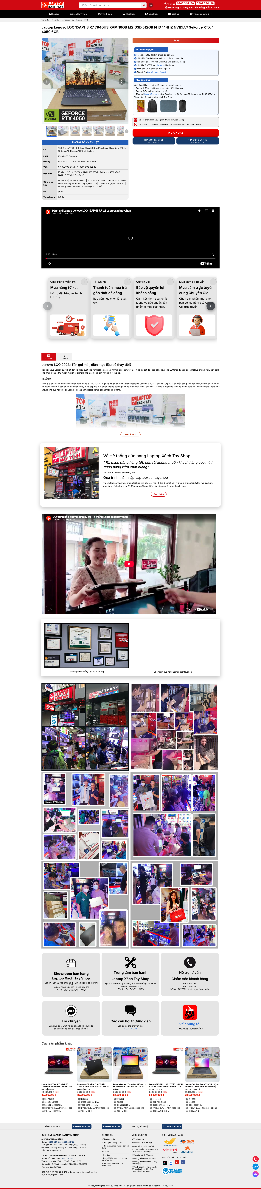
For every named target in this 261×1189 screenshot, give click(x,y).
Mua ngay (176, 132)
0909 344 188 (205, 3)
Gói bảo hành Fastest (156, 72)
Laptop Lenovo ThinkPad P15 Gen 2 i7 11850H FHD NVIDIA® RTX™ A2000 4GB (129, 1085)
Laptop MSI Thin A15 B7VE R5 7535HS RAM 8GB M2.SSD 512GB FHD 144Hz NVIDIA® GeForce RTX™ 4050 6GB (57, 1085)
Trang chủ (45, 20)
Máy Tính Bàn (105, 14)
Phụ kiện (130, 14)
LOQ (86, 20)
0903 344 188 (185, 3)
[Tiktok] (165, 1162)
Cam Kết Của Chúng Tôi (143, 1146)
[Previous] (47, 1074)
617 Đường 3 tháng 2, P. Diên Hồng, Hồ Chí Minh (193, 7)
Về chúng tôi (190, 1024)
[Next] (213, 1074)
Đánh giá (64, 358)
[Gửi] (144, 5)
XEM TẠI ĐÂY (130, 1028)
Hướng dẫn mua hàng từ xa (144, 1158)
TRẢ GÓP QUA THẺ (197, 141)
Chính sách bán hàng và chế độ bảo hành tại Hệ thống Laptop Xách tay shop (144, 1169)
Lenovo (79, 20)
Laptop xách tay (68, 20)
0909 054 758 (173, 1126)
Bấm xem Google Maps (51, 1150)
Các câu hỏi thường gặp (143, 1155)
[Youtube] (177, 1162)
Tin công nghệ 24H (202, 14)
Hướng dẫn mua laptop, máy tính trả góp (144, 1163)
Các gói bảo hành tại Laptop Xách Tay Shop (114, 1159)
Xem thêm (130, 434)
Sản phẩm (55, 20)
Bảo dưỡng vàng (151, 94)
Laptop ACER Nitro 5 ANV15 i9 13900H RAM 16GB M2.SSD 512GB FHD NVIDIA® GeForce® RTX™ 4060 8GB (93, 1085)
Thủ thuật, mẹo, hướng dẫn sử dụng (115, 1147)
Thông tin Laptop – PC (112, 1143)
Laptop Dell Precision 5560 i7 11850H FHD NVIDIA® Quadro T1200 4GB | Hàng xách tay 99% (202, 1085)
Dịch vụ (175, 14)
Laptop (55, 14)
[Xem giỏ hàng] (151, 5)
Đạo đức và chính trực (142, 1143)
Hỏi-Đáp (106, 1155)
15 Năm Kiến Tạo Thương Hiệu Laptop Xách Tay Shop (145, 1150)
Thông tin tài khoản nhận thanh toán (113, 1164)
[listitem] (51, 131)
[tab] (48, 357)
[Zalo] (171, 1162)
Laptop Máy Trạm (78, 14)
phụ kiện (160, 65)
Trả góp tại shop (154, 141)
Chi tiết (49, 358)
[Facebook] (183, 1162)
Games (106, 1151)
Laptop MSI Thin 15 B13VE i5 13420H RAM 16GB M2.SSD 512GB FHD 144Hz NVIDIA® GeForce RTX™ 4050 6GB (166, 1085)
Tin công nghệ (109, 1139)
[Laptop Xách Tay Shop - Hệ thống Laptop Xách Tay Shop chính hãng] (52, 5)
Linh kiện (153, 14)
